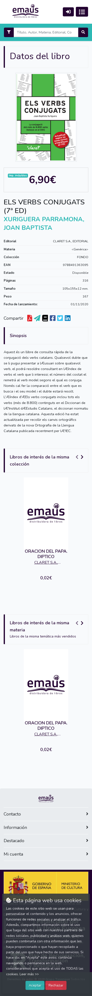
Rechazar (56, 985)
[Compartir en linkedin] (67, 318)
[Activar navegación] (82, 12)
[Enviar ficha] (37, 318)
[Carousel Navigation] (80, 457)
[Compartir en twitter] (60, 318)
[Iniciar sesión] (68, 11)
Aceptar (35, 985)
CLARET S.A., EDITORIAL (70, 241)
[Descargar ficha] (29, 318)
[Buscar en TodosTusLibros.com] (45, 318)
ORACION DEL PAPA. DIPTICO (46, 554)
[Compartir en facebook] (52, 318)
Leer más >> (29, 974)
